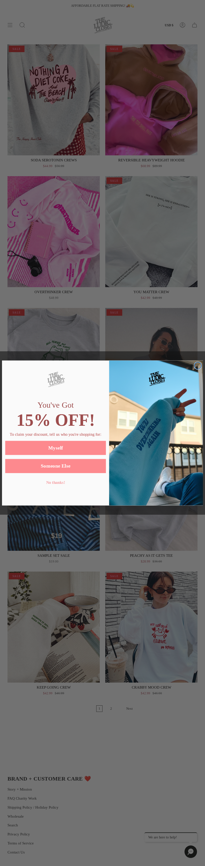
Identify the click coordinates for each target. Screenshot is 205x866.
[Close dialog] (197, 365)
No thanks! (55, 482)
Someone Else (55, 466)
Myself (55, 448)
